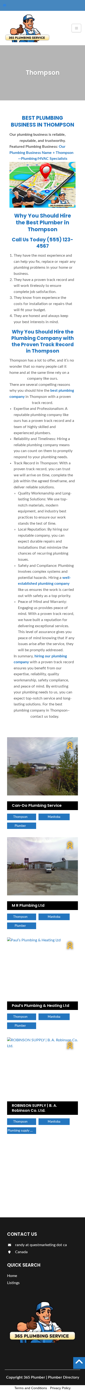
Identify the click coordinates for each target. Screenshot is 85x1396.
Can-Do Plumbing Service (37, 805)
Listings (23, 1200)
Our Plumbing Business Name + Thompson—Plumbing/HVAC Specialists (41, 153)
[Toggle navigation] (76, 28)
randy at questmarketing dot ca (40, 1245)
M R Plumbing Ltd (28, 905)
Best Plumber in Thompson (47, 226)
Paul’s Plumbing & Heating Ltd (40, 1005)
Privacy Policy (60, 1388)
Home (12, 1276)
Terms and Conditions (30, 1388)
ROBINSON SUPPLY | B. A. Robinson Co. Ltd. (34, 1108)
